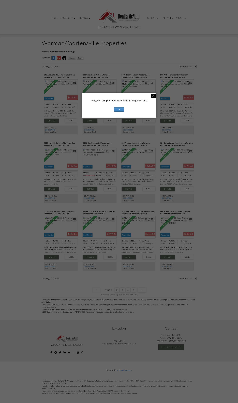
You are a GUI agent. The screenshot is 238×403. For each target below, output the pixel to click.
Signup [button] (72, 58)
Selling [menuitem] (151, 18)
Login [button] (80, 58)
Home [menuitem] (54, 18)
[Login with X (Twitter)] (64, 59)
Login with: (46, 58)
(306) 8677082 (50, 130)
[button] (51, 352)
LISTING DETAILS (51, 121)
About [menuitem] (180, 18)
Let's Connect (171, 347)
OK (119, 109)
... (128, 290)
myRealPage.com (124, 370)
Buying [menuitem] (83, 18)
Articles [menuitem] (168, 18)
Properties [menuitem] (67, 18)
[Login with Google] (59, 59)
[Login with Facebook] (53, 59)
